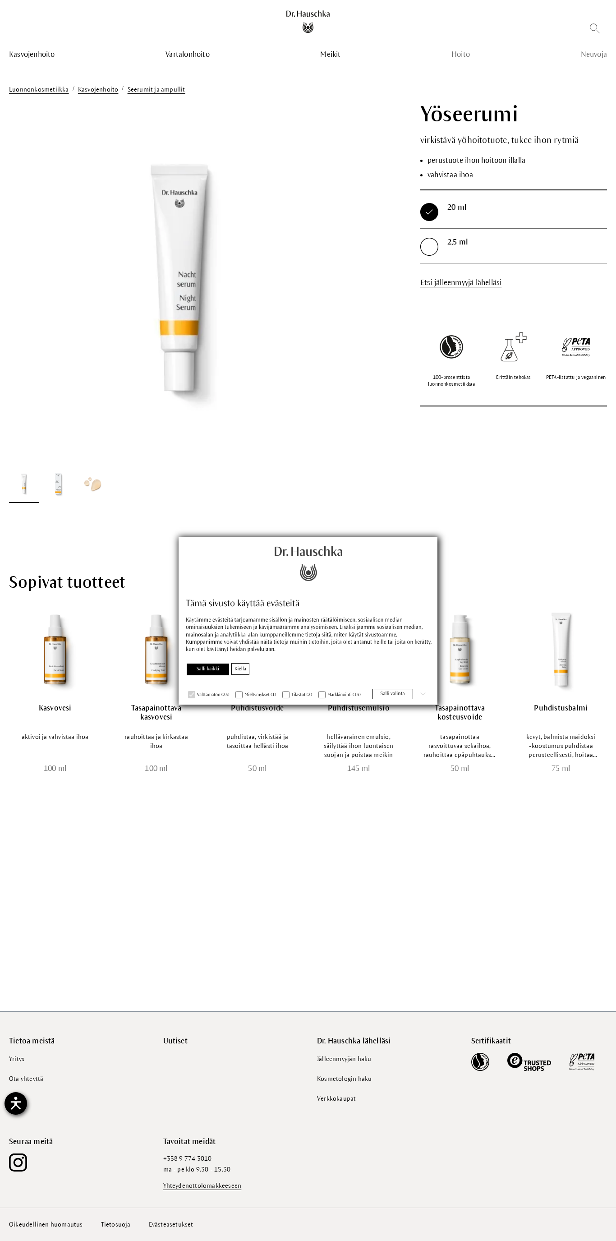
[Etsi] (594, 30)
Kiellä (240, 669)
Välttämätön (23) (213, 694)
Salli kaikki (208, 669)
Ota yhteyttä (26, 1078)
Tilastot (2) (301, 694)
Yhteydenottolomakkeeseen (202, 1185)
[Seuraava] (332, 282)
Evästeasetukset (171, 1224)
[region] (179, 302)
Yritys (16, 1059)
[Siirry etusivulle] (308, 21)
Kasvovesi (55, 708)
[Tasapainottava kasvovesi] (156, 649)
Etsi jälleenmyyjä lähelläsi (460, 283)
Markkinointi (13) (344, 694)
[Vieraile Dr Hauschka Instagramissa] (18, 1162)
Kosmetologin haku (344, 1078)
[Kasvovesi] (55, 649)
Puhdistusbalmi (561, 708)
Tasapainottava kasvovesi (156, 712)
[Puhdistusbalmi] (561, 649)
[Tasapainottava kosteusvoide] (459, 649)
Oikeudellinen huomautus (46, 1224)
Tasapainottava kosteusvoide (460, 712)
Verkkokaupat (336, 1098)
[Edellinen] (27, 282)
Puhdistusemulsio (359, 708)
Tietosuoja (116, 1224)
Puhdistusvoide (257, 708)
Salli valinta (393, 694)
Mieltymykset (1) (260, 694)
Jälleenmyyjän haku (344, 1059)
